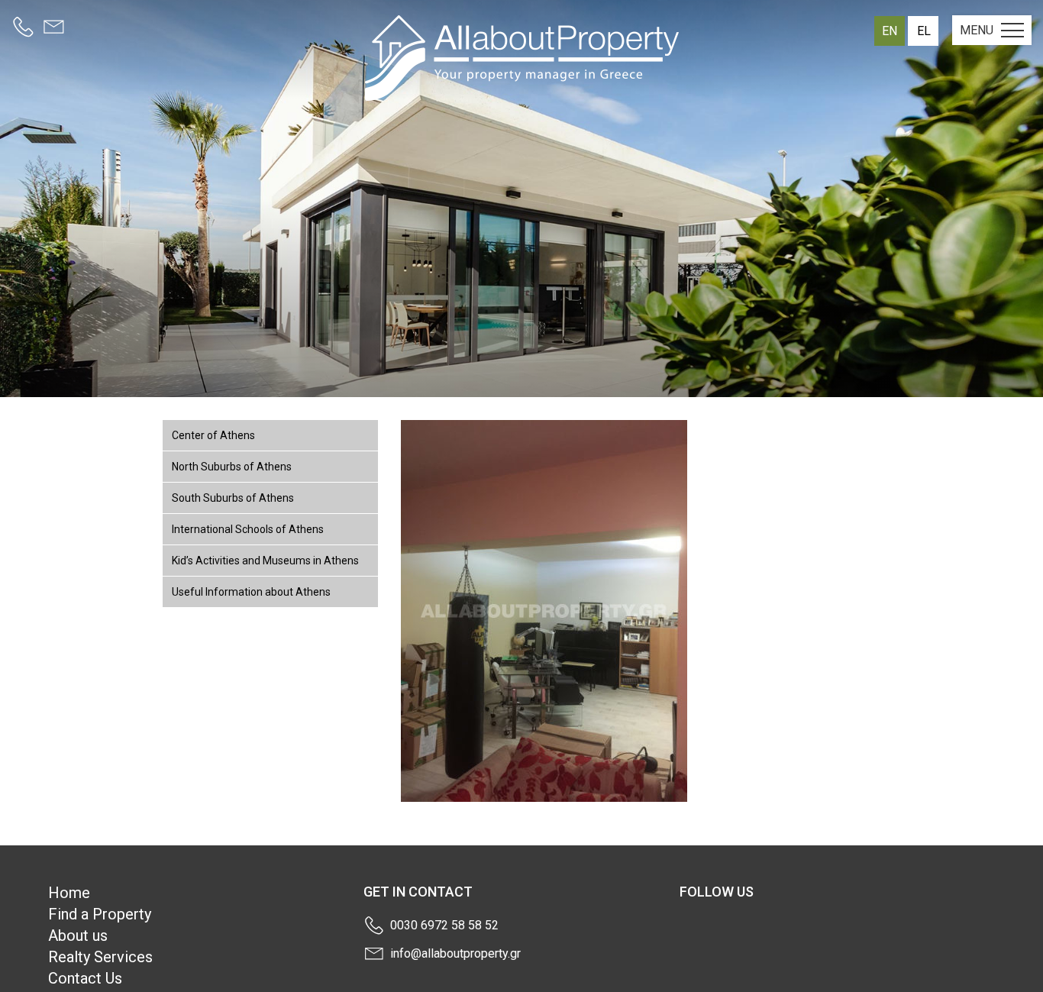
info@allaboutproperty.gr (455, 953)
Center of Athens (213, 435)
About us (78, 935)
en (889, 31)
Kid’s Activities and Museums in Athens (265, 560)
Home (69, 893)
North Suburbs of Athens (232, 466)
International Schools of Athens (248, 529)
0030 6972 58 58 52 (444, 925)
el (924, 31)
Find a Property (99, 914)
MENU (976, 30)
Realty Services (100, 957)
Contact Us (85, 978)
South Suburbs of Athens (233, 498)
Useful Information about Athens (251, 592)
